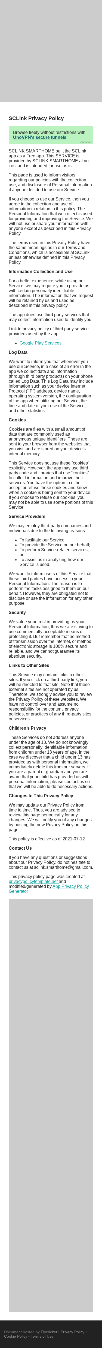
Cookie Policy (15, 1336)
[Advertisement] (51, 51)
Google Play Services (40, 343)
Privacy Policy (72, 1332)
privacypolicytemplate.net (34, 881)
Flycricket (49, 1332)
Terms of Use (42, 1336)
